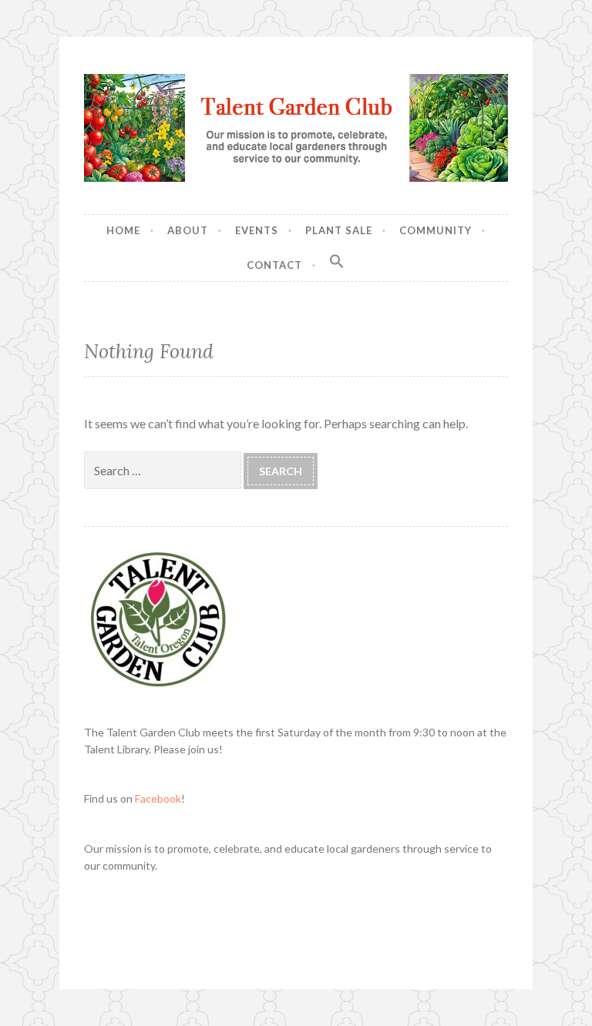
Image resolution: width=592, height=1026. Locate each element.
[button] (337, 262)
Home (123, 230)
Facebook (158, 798)
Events (256, 230)
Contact (274, 265)
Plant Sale (338, 230)
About (187, 230)
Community (435, 230)
